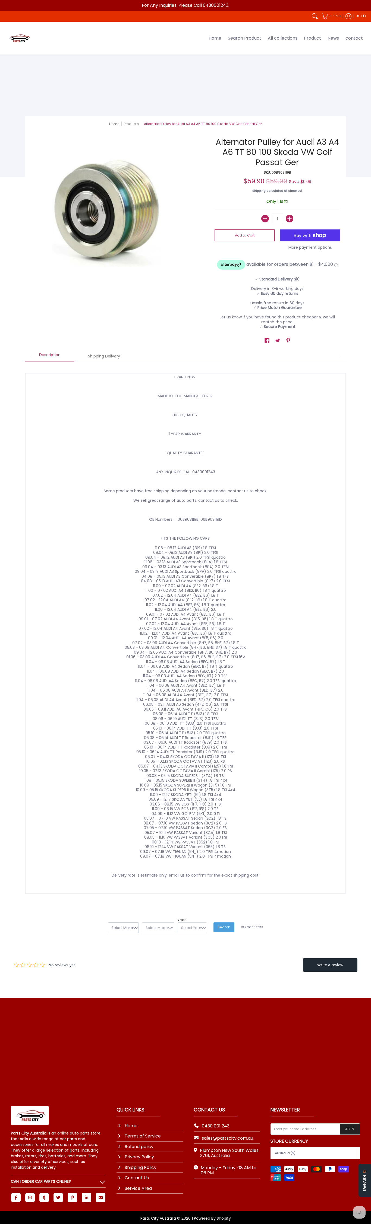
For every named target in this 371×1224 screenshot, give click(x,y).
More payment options (310, 247)
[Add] (289, 218)
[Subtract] (265, 218)
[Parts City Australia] (19, 38)
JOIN (349, 1129)
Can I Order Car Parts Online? (41, 1181)
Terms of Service (143, 1136)
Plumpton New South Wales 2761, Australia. (229, 1153)
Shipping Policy (140, 1167)
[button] (331, 16)
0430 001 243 (215, 1126)
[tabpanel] (185, 633)
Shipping (259, 190)
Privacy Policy (139, 1157)
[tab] (49, 356)
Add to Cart (244, 235)
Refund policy (139, 1146)
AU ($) (361, 16)
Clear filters (252, 926)
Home (114, 124)
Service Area (138, 1188)
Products (131, 124)
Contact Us (137, 1178)
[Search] (314, 16)
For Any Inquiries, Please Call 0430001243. (185, 5)
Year (182, 920)
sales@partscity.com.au (227, 1138)
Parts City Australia (158, 1218)
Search (224, 927)
